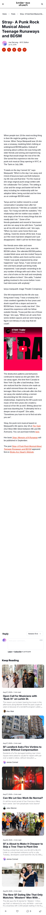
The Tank (36, 426)
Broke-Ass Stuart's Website (22, 452)
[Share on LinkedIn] (19, 50)
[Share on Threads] (14, 50)
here (37, 432)
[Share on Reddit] (24, 50)
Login (10, 652)
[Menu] (3, 4)
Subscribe (17, 652)
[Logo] (23, 4)
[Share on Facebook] (4, 50)
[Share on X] (9, 50)
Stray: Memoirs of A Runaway (25, 438)
